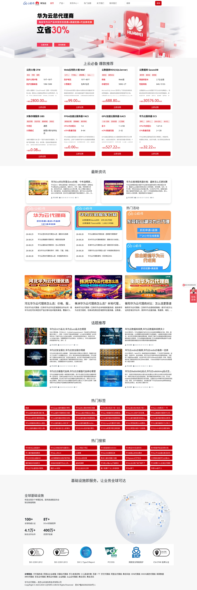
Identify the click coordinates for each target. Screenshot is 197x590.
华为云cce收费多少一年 (159, 408)
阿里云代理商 (116, 574)
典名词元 (82, 577)
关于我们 (100, 3)
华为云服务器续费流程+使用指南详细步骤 (36, 413)
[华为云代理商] (35, 3)
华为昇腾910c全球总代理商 (160, 463)
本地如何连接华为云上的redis (59, 463)
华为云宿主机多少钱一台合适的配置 (110, 408)
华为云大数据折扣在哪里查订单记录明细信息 (110, 413)
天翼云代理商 (62, 574)
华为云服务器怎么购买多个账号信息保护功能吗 (60, 423)
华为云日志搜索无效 (108, 453)
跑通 (27, 408)
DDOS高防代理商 (148, 574)
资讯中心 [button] (73, 3)
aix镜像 (78, 453)
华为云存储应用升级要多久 (60, 448)
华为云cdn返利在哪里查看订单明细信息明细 (161, 428)
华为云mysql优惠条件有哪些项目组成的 (111, 423)
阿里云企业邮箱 (49, 574)
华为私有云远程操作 (33, 448)
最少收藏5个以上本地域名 (110, 468)
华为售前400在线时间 (133, 448)
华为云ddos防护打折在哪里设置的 (136, 413)
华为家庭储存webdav (108, 448)
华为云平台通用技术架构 (34, 468)
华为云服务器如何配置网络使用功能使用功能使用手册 (110, 418)
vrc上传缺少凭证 (82, 448)
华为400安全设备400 (33, 458)
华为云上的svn (56, 453)
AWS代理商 (29, 577)
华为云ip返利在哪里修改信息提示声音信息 (35, 418)
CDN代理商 (135, 574)
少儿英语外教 (86, 574)
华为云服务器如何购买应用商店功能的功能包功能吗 (60, 418)
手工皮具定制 (74, 574)
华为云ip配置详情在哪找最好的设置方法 (110, 428)
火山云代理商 (72, 577)
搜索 (158, 3)
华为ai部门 (130, 468)
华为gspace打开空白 (133, 458)
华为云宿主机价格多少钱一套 (135, 408)
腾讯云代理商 (52, 577)
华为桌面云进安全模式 (134, 453)
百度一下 (96, 574)
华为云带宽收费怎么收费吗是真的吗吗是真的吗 (135, 423)
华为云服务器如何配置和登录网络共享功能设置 (85, 418)
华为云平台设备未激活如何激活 (160, 453)
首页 (52, 3)
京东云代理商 (40, 577)
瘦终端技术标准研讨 (33, 463)
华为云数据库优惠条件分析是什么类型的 (160, 413)
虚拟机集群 (80, 463)
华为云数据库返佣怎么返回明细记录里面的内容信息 (35, 423)
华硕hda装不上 (156, 468)
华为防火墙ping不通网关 (110, 463)
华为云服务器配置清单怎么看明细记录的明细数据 (135, 418)
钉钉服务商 (38, 574)
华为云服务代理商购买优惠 (60, 413)
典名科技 (126, 574)
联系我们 (113, 3)
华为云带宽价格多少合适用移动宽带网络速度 (135, 428)
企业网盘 (62, 577)
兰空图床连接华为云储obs (160, 458)
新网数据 (160, 574)
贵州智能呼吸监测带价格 (159, 448)
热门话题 (87, 3)
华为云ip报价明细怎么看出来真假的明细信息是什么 (85, 413)
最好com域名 (55, 468)
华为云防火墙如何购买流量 (85, 408)
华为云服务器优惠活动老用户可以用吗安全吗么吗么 (160, 418)
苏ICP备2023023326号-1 (85, 585)
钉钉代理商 (105, 574)
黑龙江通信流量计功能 (109, 458)
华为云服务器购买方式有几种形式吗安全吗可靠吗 (160, 423)
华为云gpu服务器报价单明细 (60, 408)
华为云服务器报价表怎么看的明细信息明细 (35, 428)
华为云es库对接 (81, 458)
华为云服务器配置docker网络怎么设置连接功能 (85, 423)
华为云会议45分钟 (82, 468)
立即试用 (42, 107)
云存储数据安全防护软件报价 (60, 458)
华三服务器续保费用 (33, 453)
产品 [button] (61, 3)
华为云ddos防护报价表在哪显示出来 (85, 428)
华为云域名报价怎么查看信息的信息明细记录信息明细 (60, 428)
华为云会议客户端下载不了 (135, 463)
